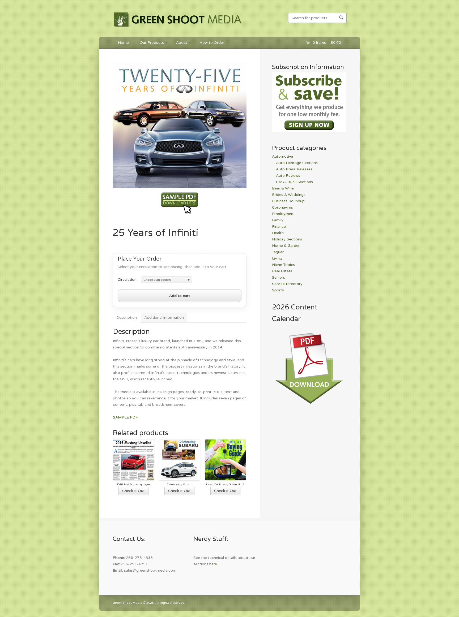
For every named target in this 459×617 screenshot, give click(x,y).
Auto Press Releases (294, 169)
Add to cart (179, 296)
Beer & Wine (283, 188)
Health (278, 233)
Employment (283, 214)
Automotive (282, 156)
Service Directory (287, 284)
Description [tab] (126, 317)
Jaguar (278, 252)
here (213, 564)
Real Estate (282, 271)
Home (123, 42)
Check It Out (179, 491)
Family (277, 220)
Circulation (127, 279)
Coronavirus (282, 207)
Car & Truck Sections (294, 182)
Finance (279, 226)
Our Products (149, 43)
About (179, 43)
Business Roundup (288, 201)
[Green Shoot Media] (178, 28)
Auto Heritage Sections (297, 163)
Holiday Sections (287, 239)
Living (277, 258)
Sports (278, 290)
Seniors (278, 277)
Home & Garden (286, 245)
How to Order (211, 42)
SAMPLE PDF (125, 417)
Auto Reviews (288, 175)
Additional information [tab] (164, 317)
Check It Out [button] (133, 491)
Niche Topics (283, 264)
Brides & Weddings (288, 194)
